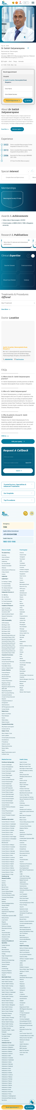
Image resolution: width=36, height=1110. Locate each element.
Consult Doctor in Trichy (7, 872)
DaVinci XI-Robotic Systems (26, 948)
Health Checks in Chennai (8, 979)
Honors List (4, 618)
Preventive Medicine (7, 970)
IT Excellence (5, 742)
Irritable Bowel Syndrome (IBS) (9, 915)
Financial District (24, 616)
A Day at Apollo (5, 572)
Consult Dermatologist (7, 800)
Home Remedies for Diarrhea (26, 797)
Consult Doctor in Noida (7, 866)
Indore (21, 650)
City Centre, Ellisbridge (25, 662)
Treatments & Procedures (26, 863)
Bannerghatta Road (24, 584)
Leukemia (22, 842)
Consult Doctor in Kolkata (8, 830)
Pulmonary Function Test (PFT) (26, 1030)
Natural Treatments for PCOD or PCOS (27, 800)
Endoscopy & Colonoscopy (26, 1025)
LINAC (21, 963)
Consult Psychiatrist (6, 813)
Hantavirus (22, 832)
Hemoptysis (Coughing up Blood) (26, 914)
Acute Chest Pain (24, 911)
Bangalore (22, 582)
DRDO (21, 614)
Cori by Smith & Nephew (25, 954)
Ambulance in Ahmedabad (8, 1045)
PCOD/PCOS (5, 924)
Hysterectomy (23, 886)
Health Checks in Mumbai (8, 1017)
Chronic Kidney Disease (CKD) (27, 822)
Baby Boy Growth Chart (25, 766)
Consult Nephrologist (7, 775)
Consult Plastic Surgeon (7, 792)
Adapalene (22, 986)
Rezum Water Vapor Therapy (26, 969)
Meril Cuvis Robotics (25, 952)
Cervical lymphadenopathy (26, 923)
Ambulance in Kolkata (7, 1072)
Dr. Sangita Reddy (6, 590)
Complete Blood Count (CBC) (27, 1035)
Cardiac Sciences (6, 945)
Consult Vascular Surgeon (8, 790)
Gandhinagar (23, 664)
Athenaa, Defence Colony (26, 645)
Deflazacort (22, 990)
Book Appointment (12, 1107)
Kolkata (21, 667)
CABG (21, 874)
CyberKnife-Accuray (24, 950)
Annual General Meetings (8, 661)
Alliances (4, 567)
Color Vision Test (24, 1052)
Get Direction (20, 359)
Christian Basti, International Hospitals (26, 676)
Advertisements (5, 704)
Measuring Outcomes (7, 746)
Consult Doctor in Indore (8, 849)
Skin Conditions (23, 855)
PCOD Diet (22, 803)
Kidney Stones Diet (24, 774)
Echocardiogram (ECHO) (25, 1021)
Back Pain (4, 885)
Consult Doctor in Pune (7, 834)
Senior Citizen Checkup (7, 990)
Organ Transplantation (7, 955)
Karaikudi (22, 609)
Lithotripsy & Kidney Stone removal (26, 891)
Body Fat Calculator (24, 1050)
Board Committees (6, 657)
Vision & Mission (6, 557)
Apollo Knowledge (6, 608)
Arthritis (4, 880)
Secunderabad (23, 626)
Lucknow (22, 647)
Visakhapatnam (23, 631)
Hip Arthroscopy (23, 900)
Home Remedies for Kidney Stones (26, 771)
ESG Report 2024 (6, 629)
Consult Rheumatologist (8, 796)
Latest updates (5, 735)
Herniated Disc (5, 909)
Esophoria (22, 925)
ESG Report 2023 (6, 627)
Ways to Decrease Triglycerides (24, 785)
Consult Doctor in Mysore (8, 861)
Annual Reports (5, 674)
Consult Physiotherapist (7, 811)
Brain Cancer (23, 817)
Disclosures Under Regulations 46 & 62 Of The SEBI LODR (8, 686)
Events (3, 718)
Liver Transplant (23, 894)
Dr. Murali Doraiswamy (7, 601)
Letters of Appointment (7, 668)
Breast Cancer (5, 889)
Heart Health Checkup (7, 981)
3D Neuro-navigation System (26, 958)
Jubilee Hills (23, 620)
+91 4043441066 (10, 534)
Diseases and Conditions (26, 809)
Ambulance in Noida (6, 1087)
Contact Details (5, 709)
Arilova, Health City (24, 633)
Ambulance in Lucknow (7, 1074)
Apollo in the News (6, 713)
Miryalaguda (22, 624)
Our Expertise (5, 1038)
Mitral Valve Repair (24, 898)
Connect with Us (6, 728)
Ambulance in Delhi (6, 1055)
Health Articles (23, 762)
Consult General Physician (8, 779)
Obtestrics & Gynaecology (8, 960)
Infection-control (6, 744)
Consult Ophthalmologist (8, 794)
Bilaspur (21, 683)
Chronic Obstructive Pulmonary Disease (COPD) (8, 894)
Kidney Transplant (24, 888)
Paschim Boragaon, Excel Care (27, 679)
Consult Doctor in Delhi (7, 832)
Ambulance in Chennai (7, 1053)
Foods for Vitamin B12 (25, 790)
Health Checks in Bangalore (8, 1004)
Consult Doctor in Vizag (7, 874)
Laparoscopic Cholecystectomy (24, 883)
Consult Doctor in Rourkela (8, 870)
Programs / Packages (7, 1034)
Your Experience (5, 1040)
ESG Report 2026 (6, 633)
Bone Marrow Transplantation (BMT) (27, 871)
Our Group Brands (6, 563)
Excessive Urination (24, 917)
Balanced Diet (23, 782)
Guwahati (22, 673)
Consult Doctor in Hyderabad (9, 824)
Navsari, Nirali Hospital (25, 692)
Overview (4, 555)
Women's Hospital (24, 571)
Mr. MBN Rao (5, 595)
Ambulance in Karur (6, 1068)
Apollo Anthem (5, 559)
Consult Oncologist (6, 773)
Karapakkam (22, 573)
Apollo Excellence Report (8, 614)
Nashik (21, 658)
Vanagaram (22, 557)
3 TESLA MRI (23, 960)
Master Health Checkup (7, 986)
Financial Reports (6, 672)
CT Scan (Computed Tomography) (24, 1013)
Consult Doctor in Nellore (8, 868)
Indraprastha (23, 641)
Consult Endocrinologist (7, 802)
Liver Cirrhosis (23, 844)
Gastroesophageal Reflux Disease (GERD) (8, 904)
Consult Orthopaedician (7, 766)
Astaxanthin (22, 988)
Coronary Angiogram (24, 1019)
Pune (21, 656)
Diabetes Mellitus (24, 828)
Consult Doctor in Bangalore (8, 826)
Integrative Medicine (7, 972)
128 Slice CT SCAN (24, 971)
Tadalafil (22, 1000)
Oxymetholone (23, 998)
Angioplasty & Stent (24, 866)
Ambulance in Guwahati (7, 1057)
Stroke (3, 930)
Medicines (22, 983)
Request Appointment (12, 100)
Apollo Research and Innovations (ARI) (7, 611)
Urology (3, 953)
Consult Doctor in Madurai (8, 859)
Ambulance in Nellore (7, 1085)
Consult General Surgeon (8, 798)
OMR (21, 561)
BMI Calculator (23, 1046)
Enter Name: (8, 88)
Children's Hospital (24, 569)
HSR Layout (22, 588)
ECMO (21, 965)
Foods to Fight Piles (24, 795)
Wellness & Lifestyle (24, 1039)
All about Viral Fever (24, 788)
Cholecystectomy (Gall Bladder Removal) (25, 879)
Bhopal (21, 687)
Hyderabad (22, 612)
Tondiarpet (22, 563)
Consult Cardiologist (7, 764)
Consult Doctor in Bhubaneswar (6, 841)
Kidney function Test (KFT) (26, 1037)
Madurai (21, 599)
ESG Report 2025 (6, 631)
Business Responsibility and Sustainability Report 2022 (8, 636)
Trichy (21, 607)
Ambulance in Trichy (6, 1093)
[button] (33, 171)
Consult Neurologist (7, 769)
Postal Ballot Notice (6, 665)
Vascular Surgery (6, 964)
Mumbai (21, 652)
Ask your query (16, 129)
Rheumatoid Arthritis (7, 928)
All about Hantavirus (24, 805)
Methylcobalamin (24, 996)
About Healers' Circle (7, 733)
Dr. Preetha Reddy (6, 583)
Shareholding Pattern (7, 690)
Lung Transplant (23, 896)
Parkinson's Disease (6, 926)
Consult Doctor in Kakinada (8, 851)
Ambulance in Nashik (7, 1083)
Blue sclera (22, 935)
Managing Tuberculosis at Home (26, 777)
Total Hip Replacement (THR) (27, 902)
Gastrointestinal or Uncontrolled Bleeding (25, 938)
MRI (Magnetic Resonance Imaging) (26, 1010)
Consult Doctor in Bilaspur (8, 844)
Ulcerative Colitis (6, 936)
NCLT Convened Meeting (8, 692)
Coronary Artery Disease (7, 897)
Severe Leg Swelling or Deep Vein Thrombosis (26, 932)
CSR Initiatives (5, 622)
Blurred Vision (5, 887)
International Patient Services (9, 1098)
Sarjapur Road (23, 595)
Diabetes (4, 899)
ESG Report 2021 (6, 625)
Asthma (3, 882)
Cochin (21, 580)
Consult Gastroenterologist (8, 771)
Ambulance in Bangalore (7, 1047)
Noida (21, 643)
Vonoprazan (22, 1002)
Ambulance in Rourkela (7, 1091)
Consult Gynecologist (7, 785)
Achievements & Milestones (8, 570)
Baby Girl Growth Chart (25, 764)
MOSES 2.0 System (24, 967)
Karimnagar (22, 622)
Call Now (28, 100)
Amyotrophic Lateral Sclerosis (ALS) (27, 812)
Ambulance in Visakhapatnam (9, 1096)
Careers (4, 574)
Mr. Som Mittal (5, 597)
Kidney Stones (5, 917)
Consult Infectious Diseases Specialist (8, 807)
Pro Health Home (6, 1036)
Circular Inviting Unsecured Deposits (8, 697)
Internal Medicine (6, 962)
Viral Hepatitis (5, 939)
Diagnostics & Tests (24, 1007)
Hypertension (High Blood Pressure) (8, 912)
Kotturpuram (23, 565)
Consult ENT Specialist (7, 788)
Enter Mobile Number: (11, 94)
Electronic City (23, 586)
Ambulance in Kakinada (7, 1064)
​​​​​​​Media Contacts (5, 722)
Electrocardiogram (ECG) (25, 1023)
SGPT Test (22, 1027)
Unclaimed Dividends (7, 695)
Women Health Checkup (8, 983)
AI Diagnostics (23, 975)
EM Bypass (22, 669)
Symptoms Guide (24, 909)
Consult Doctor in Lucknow (8, 857)
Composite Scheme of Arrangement (7, 701)
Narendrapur (23, 671)
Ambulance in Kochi (6, 1070)
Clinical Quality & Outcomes (8, 737)
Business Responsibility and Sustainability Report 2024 (8, 644)
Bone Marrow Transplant (25, 815)
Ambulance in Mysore (7, 1081)
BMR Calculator (23, 1048)
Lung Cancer (5, 920)
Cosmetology (5, 968)
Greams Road (23, 554)
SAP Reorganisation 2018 (8, 707)
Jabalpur (22, 689)
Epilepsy (4, 901)
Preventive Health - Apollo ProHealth (8, 1031)
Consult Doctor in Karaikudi (8, 853)
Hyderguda (22, 618)
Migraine (4, 922)
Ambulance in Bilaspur (7, 1051)
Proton (21, 578)
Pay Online (4, 1100)
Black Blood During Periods (26, 792)
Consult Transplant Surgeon (8, 815)
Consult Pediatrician (6, 783)
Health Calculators (24, 1044)
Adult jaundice (23, 941)
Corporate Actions (6, 663)
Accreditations (5, 739)
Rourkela (22, 685)
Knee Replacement (24, 868)
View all (21, 807)
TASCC (3, 750)
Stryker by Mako (23, 956)
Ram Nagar (22, 635)
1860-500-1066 (9, 542)
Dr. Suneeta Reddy (6, 585)
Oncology (4, 947)
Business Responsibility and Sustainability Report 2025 (8, 648)
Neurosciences (5, 949)
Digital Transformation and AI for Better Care (8, 753)
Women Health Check (7, 1009)
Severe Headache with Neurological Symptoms (25, 928)
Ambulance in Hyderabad (8, 1060)
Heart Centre (23, 576)
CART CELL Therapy (24, 876)
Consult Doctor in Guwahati (8, 846)
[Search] (16, 3)
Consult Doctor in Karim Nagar (9, 836)
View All (4, 817)
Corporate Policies (6, 659)
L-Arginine (22, 994)
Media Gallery (5, 720)
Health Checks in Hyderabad (8, 992)
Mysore (21, 597)
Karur (21, 601)
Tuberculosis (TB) (6, 934)
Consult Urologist (6, 777)
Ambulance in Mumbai (7, 1079)
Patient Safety (5, 748)
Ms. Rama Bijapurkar (6, 603)
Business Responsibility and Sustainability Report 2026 (8, 651)
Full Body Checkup (6, 988)
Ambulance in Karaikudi (7, 1066)
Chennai (22, 552)
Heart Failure (5, 907)
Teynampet (22, 559)
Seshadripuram (23, 592)
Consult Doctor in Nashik (8, 863)
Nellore (21, 603)
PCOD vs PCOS (23, 780)
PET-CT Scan (23, 1017)
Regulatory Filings (6, 682)
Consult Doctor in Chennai (8, 821)
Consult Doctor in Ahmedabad (9, 838)
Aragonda (22, 605)
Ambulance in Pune (6, 1089)
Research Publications (7, 616)
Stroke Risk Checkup (7, 1013)
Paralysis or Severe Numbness (27, 921)
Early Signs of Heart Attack (26, 768)
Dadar (21, 654)
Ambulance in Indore (7, 1062)
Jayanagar (22, 590)
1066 (20, 3)
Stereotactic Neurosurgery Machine (26, 978)
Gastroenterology (6, 951)
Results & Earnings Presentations (6, 677)
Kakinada (22, 637)
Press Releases (5, 715)
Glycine (21, 992)
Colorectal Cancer (24, 824)
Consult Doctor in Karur (7, 855)
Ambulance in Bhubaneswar (8, 1049)
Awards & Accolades (6, 565)
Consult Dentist (5, 805)
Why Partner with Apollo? (8, 726)
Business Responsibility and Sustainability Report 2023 (8, 640)
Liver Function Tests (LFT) (26, 1033)
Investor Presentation (7, 680)
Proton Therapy (23, 904)
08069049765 (9, 359)
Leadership (4, 561)
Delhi (21, 639)
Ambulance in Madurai (7, 1076)
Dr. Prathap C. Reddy (7, 581)
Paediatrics (4, 966)
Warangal (22, 628)
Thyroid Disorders (6, 932)
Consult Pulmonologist (7, 781)
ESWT (21, 973)
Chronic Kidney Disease (7, 891)
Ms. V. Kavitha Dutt (6, 599)
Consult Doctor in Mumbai (8, 828)
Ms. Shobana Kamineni (7, 588)
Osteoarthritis (23, 846)
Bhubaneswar (23, 681)
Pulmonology (5, 958)
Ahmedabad (22, 660)
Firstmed (22, 567)
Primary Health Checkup (7, 996)
